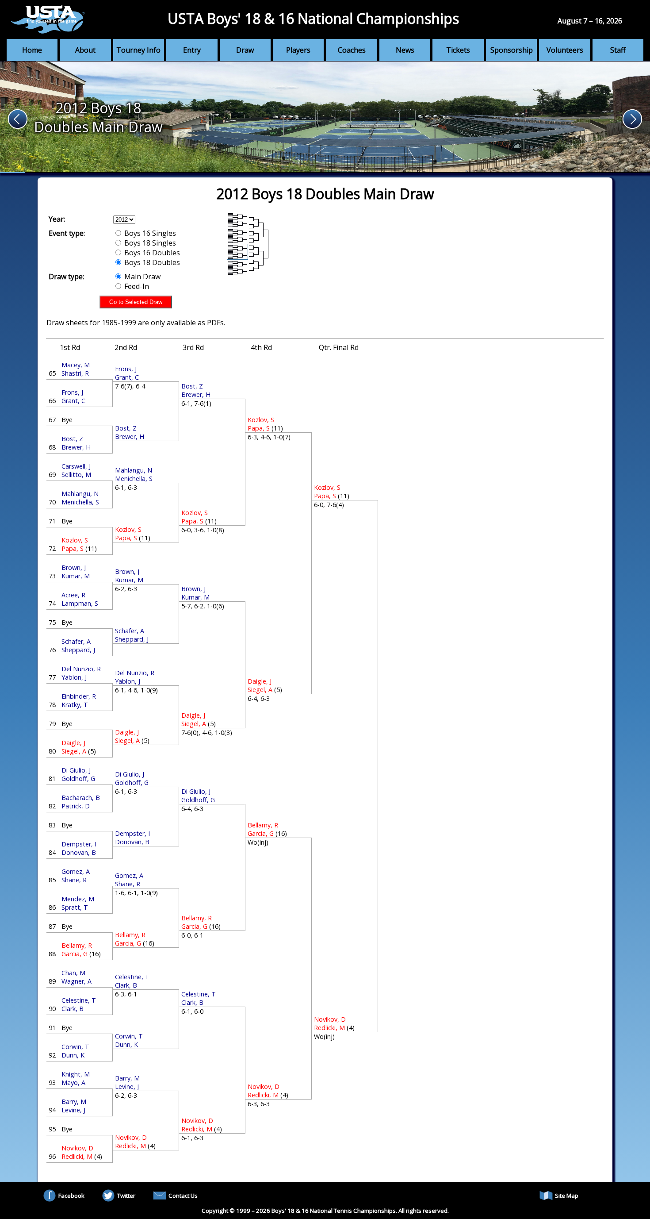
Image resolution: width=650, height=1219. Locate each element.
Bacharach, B (80, 797)
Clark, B (72, 1008)
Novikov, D (77, 1148)
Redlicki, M (76, 1156)
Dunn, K (72, 1055)
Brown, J (73, 567)
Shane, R (74, 880)
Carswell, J (76, 466)
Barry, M (73, 1101)
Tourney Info (138, 50)
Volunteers (565, 50)
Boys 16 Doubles (151, 253)
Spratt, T (74, 907)
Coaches (352, 50)
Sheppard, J (78, 650)
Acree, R (73, 595)
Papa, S (72, 548)
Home (32, 50)
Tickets (458, 50)
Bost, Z (72, 439)
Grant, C (73, 400)
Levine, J (73, 1110)
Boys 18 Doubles (151, 262)
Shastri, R (75, 373)
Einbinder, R (78, 696)
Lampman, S (79, 603)
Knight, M (75, 1074)
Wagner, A (76, 981)
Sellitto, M (76, 474)
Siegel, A (73, 751)
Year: (57, 219)
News (405, 50)
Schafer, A (76, 641)
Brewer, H (76, 447)
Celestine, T (78, 1000)
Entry (192, 50)
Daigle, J (73, 742)
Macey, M (75, 365)
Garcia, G (74, 954)
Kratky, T (74, 704)
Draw (245, 50)
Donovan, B (78, 852)
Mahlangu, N (80, 493)
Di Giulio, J (76, 770)
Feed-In (135, 286)
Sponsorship (511, 50)
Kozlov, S (74, 540)
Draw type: (66, 276)
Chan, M (73, 973)
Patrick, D (75, 806)
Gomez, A (75, 871)
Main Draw (141, 276)
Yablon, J (74, 677)
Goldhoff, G (78, 778)
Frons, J (72, 392)
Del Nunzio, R (81, 669)
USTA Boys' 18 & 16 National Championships (313, 18)
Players (298, 50)
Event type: (67, 233)
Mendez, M (77, 899)
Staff (618, 50)
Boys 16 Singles (149, 233)
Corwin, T (75, 1046)
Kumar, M (75, 576)
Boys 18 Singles (149, 243)
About (85, 50)
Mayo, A (73, 1082)
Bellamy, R (76, 945)
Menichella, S (80, 502)
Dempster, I (78, 844)
